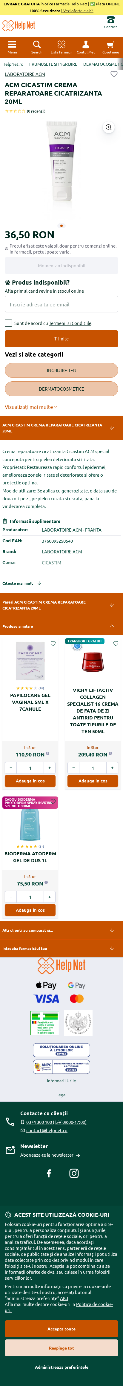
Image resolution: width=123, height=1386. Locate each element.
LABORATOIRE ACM (25, 74)
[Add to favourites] (114, 74)
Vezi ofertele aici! (77, 10)
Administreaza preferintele (61, 1367)
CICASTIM (51, 562)
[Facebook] (49, 1173)
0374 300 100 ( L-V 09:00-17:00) (56, 1122)
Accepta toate (61, 1328)
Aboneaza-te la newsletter (46, 1155)
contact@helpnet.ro (46, 1130)
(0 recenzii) (36, 110)
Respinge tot (61, 1347)
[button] (86, 47)
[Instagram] (74, 1173)
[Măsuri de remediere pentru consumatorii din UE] (61, 1050)
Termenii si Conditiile (70, 323)
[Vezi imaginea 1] (61, 226)
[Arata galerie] (109, 127)
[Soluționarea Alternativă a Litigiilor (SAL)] (61, 1067)
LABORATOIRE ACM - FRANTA (72, 529)
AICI (64, 1298)
